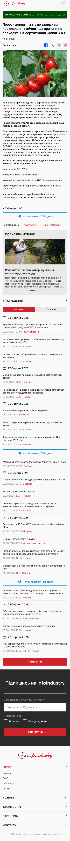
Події (5, 778)
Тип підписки (12, 715)
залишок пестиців (50, 224)
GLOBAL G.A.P (30, 224)
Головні (51, 309)
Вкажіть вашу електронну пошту (24, 700)
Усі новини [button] (35, 661)
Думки (6, 788)
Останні (18, 309)
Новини (7, 773)
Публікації (8, 783)
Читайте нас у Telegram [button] (38, 216)
